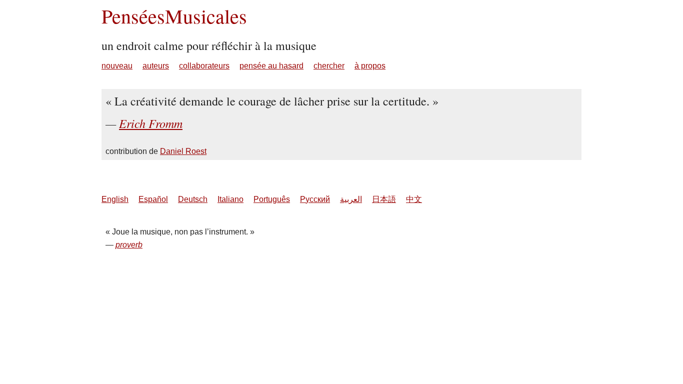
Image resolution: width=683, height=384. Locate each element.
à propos (370, 66)
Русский (315, 199)
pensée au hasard (272, 66)
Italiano (231, 199)
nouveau (117, 66)
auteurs (155, 66)
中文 (414, 199)
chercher (329, 66)
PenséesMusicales (174, 15)
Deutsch (193, 199)
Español (153, 199)
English (115, 199)
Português (272, 199)
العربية (351, 199)
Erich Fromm (150, 123)
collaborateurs (204, 66)
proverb (129, 244)
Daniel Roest (183, 151)
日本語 (384, 199)
